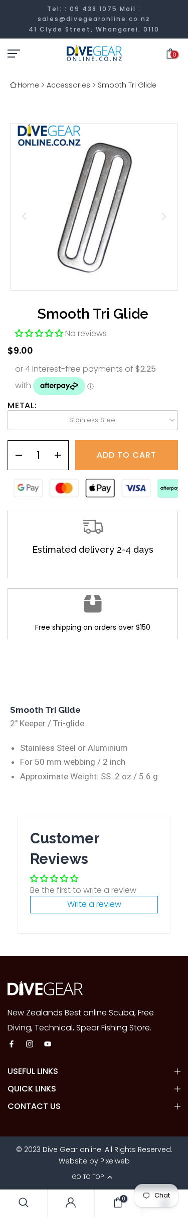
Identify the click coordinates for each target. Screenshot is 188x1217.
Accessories (68, 85)
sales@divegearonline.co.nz (94, 19)
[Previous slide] (24, 216)
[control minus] (15, 455)
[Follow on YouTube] (48, 1044)
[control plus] (61, 455)
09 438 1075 (93, 9)
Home (28, 85)
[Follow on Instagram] (30, 1044)
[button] (40, 333)
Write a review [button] (94, 904)
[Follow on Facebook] (12, 1044)
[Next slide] (163, 216)
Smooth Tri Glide (127, 85)
